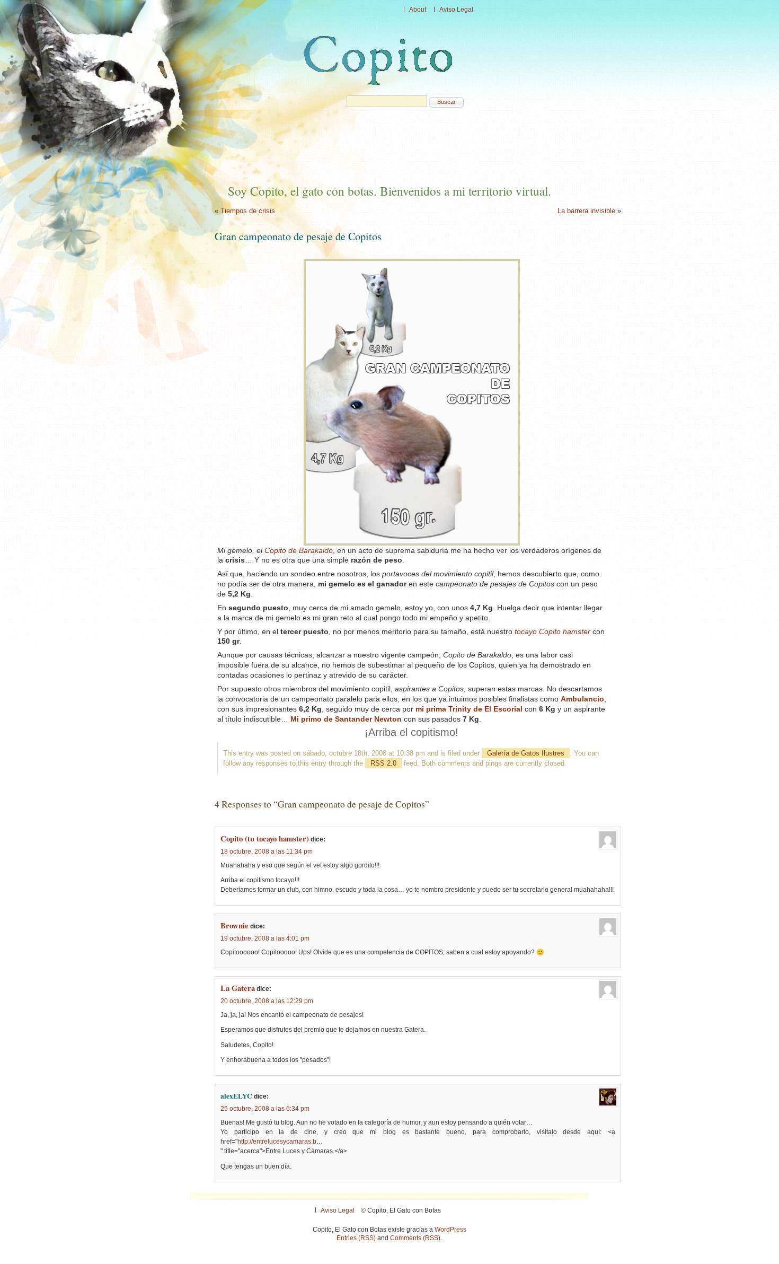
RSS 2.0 (383, 763)
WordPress (450, 1229)
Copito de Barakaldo (298, 550)
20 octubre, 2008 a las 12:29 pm (266, 1001)
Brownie (234, 925)
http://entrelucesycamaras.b (276, 1141)
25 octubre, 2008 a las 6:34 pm (264, 1108)
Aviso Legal (456, 9)
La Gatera (237, 988)
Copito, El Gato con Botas (380, 60)
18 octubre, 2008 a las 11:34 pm (266, 851)
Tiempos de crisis (247, 211)
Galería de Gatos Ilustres (525, 753)
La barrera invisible (586, 211)
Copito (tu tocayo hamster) (264, 838)
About (417, 9)
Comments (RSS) (415, 1238)
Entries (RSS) (356, 1238)
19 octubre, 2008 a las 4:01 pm (264, 938)
